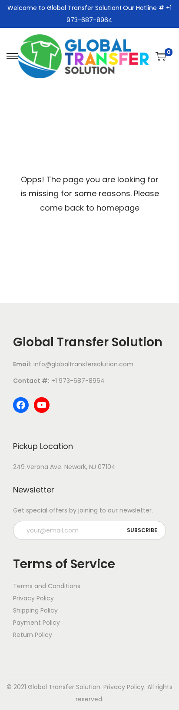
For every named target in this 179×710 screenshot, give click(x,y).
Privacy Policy (123, 687)
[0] (161, 56)
